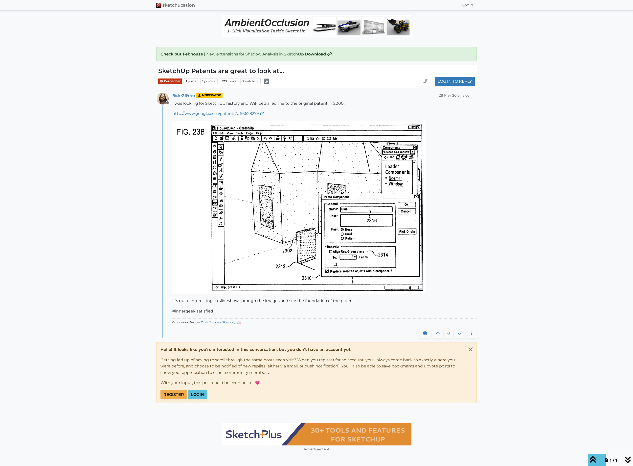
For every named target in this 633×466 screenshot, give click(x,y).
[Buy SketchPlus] (316, 434)
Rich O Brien (183, 95)
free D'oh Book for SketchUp (215, 322)
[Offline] (164, 98)
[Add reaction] (425, 333)
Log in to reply (455, 81)
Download (316, 54)
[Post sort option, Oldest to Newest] (425, 81)
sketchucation (178, 5)
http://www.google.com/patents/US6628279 (215, 113)
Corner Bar (172, 81)
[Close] (470, 349)
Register (173, 394)
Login (197, 394)
